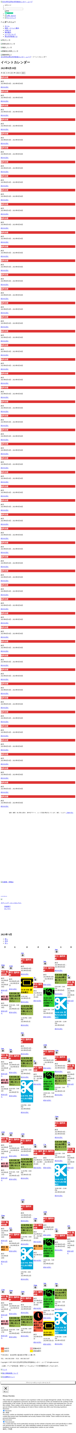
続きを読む (5, 87)
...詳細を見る (69, 812)
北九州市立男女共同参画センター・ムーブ (16, 57)
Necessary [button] (6, 1409)
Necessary (8, 1411)
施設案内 (8, 32)
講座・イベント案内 (12, 28)
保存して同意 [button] (7, 1429)
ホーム (7, 26)
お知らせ (8, 30)
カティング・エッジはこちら (11, 903)
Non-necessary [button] (7, 1420)
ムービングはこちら (4, 896)
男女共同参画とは (11, 36)
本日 (6, 941)
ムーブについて (10, 34)
